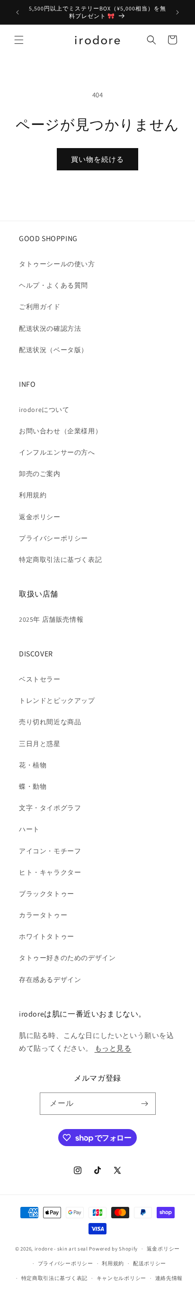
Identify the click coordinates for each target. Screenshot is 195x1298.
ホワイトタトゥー (46, 936)
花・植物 (32, 765)
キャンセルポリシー (121, 1278)
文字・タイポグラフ (50, 807)
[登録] (144, 1104)
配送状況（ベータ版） (53, 350)
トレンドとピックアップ (57, 700)
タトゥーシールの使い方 (57, 264)
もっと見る (113, 1048)
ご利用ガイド (40, 306)
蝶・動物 (32, 786)
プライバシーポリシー (53, 538)
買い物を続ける (97, 159)
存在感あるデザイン (50, 979)
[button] (19, 39)
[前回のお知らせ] (17, 12)
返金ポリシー (40, 517)
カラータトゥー (43, 915)
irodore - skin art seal (61, 1248)
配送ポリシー (149, 1263)
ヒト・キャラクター (50, 872)
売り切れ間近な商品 (50, 722)
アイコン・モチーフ (50, 851)
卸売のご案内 (40, 473)
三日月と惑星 (40, 743)
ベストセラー (40, 679)
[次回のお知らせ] (177, 12)
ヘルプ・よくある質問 (53, 285)
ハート (29, 829)
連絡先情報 (169, 1278)
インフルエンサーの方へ (57, 452)
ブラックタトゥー (46, 893)
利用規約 (32, 495)
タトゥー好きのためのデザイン (67, 957)
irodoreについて (44, 409)
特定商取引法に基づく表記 (60, 559)
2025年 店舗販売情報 (51, 619)
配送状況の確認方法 (50, 328)
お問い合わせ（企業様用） (60, 431)
